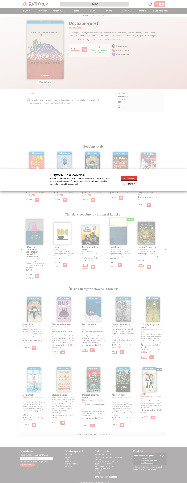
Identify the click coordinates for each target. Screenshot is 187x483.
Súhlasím (130, 178)
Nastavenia (130, 184)
